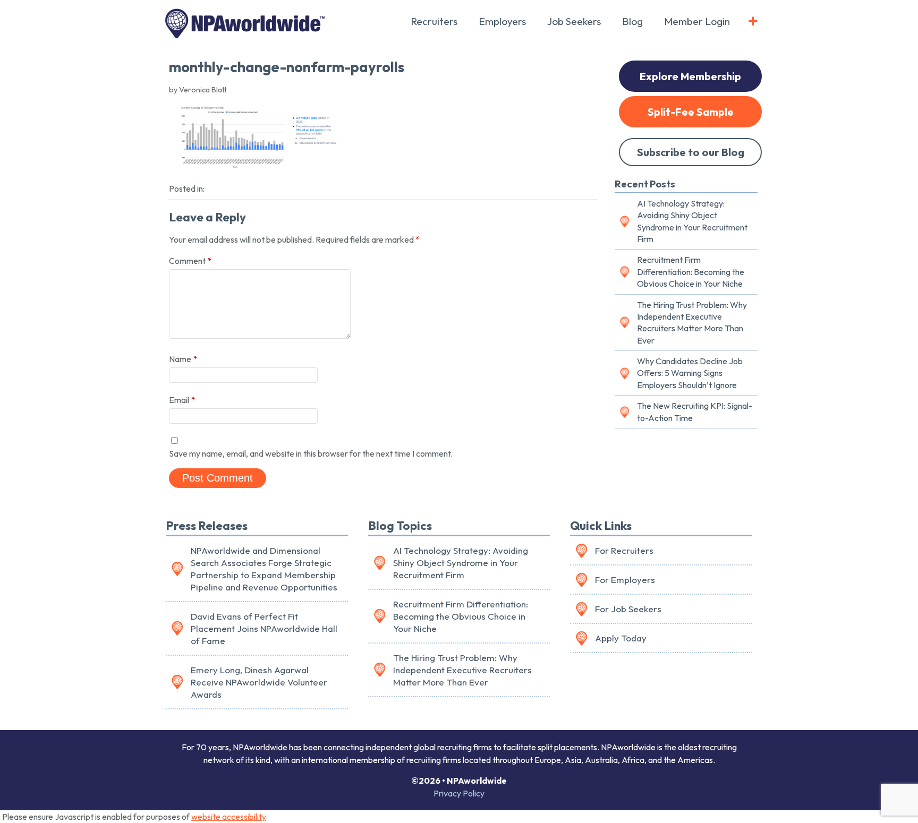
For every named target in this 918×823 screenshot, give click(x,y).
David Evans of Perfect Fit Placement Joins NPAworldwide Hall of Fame (264, 628)
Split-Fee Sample (691, 111)
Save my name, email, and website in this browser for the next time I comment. (311, 453)
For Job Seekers (628, 608)
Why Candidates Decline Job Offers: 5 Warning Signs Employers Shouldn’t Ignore (690, 373)
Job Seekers (574, 21)
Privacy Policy (459, 793)
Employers (502, 21)
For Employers (625, 579)
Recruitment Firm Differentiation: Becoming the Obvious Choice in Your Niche (690, 271)
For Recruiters (624, 550)
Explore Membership (690, 76)
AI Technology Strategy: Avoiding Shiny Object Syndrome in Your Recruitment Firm (692, 221)
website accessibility (228, 816)
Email (182, 400)
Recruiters (434, 21)
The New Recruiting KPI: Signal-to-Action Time (694, 411)
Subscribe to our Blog (690, 152)
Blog (632, 21)
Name (183, 359)
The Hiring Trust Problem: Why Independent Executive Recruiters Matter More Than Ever (692, 322)
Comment (190, 260)
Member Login (697, 21)
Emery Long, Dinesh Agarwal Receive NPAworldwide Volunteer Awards (259, 682)
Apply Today (621, 638)
